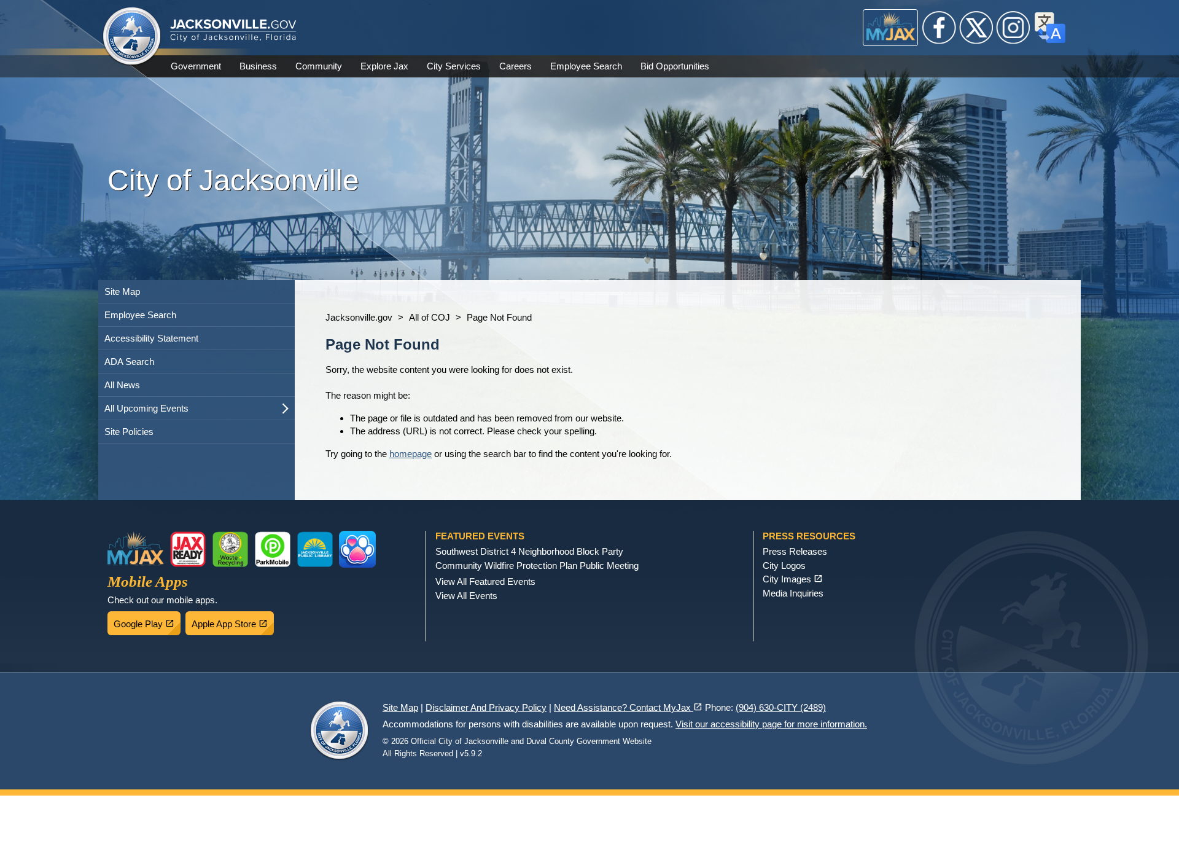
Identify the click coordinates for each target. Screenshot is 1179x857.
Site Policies (129, 431)
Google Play (147, 620)
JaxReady (187, 549)
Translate (1050, 27)
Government (196, 66)
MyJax (890, 27)
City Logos (784, 565)
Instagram (1013, 27)
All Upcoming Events (146, 408)
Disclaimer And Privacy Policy (486, 707)
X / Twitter (976, 27)
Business (258, 66)
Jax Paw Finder (357, 549)
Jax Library (315, 549)
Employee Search (586, 66)
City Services (454, 66)
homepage (410, 453)
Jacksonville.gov (358, 317)
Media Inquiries (793, 593)
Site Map (122, 291)
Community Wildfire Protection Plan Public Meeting (537, 565)
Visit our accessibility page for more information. (771, 724)
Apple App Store (233, 620)
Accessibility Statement (151, 338)
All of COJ (429, 317)
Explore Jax (384, 66)
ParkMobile (272, 549)
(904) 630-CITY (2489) (781, 707)
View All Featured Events (485, 581)
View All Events (466, 595)
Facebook (939, 27)
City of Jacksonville (132, 37)
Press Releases (795, 551)
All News (122, 385)
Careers (515, 66)
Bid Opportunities (674, 66)
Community (318, 66)
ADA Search (129, 361)
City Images (793, 579)
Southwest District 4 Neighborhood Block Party (529, 551)
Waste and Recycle (230, 549)
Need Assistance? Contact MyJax (628, 707)
